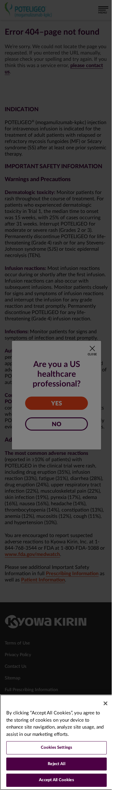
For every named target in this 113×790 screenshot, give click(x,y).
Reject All (56, 764)
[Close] (105, 703)
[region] (56, 742)
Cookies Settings (56, 748)
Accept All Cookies (56, 780)
